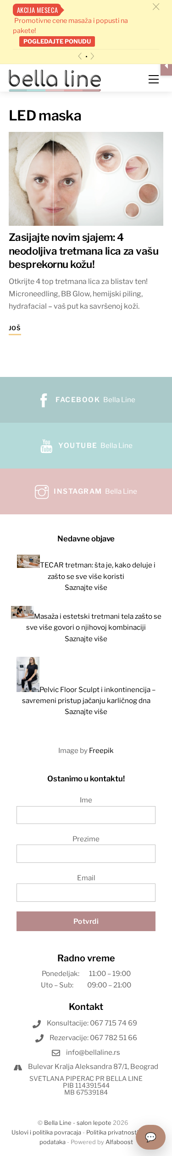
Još (15, 328)
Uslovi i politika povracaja (46, 1132)
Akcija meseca (37, 10)
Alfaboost (119, 1142)
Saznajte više (86, 587)
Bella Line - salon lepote (77, 1122)
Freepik (101, 750)
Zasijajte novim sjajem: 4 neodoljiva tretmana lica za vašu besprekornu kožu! (84, 250)
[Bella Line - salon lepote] (55, 80)
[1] (86, 56)
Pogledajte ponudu (57, 41)
